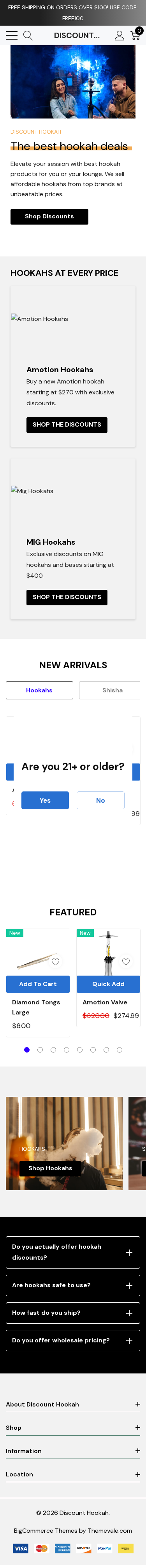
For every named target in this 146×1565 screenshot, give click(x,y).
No (100, 800)
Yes (45, 800)
